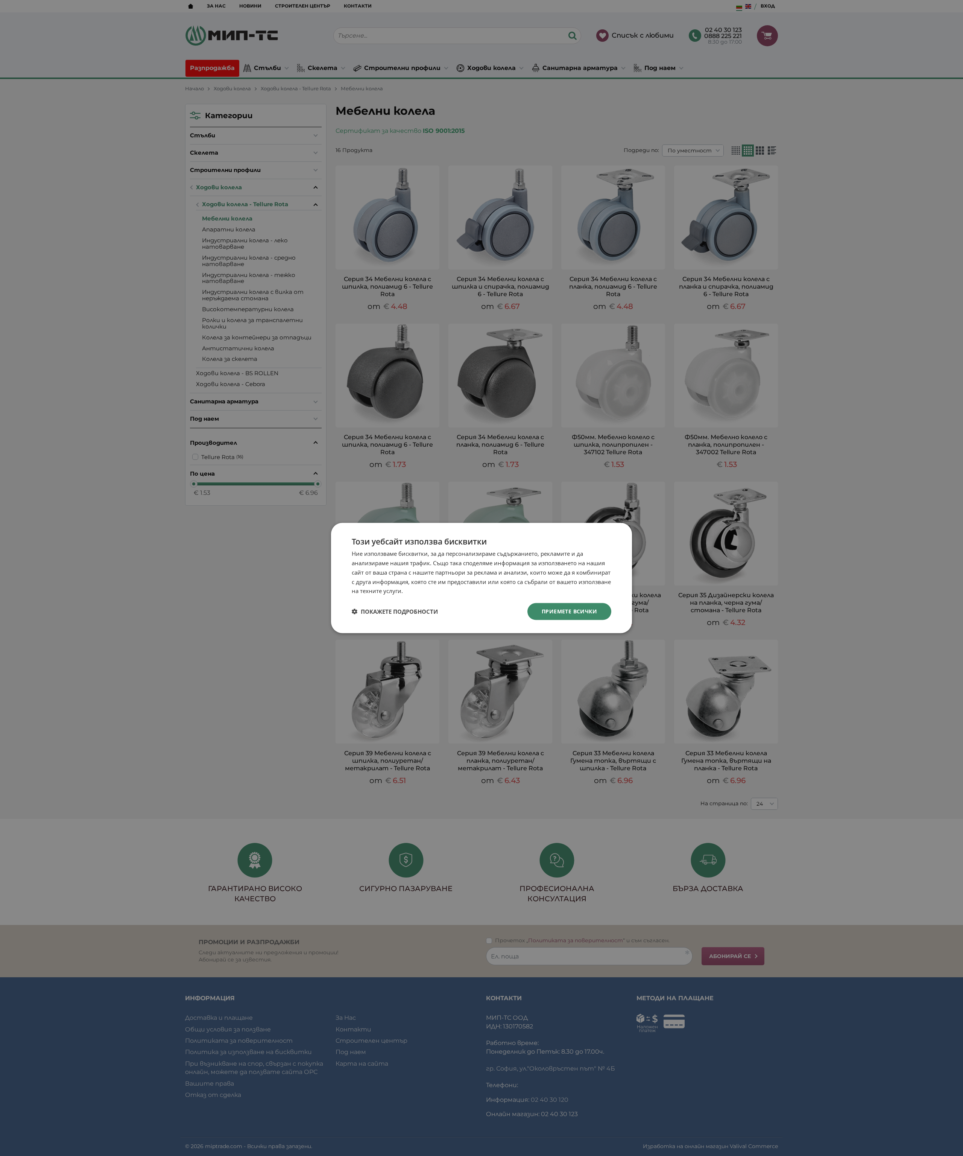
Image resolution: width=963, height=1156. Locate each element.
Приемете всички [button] (569, 611)
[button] (395, 611)
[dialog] (481, 578)
